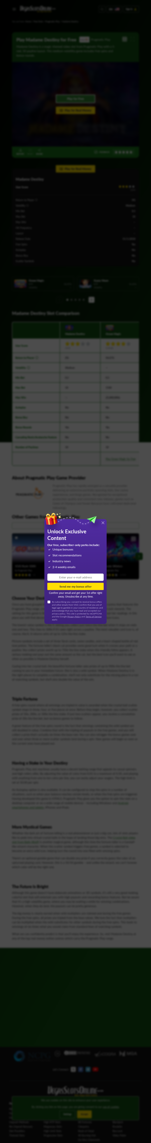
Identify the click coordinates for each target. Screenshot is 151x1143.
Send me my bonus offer (75, 586)
